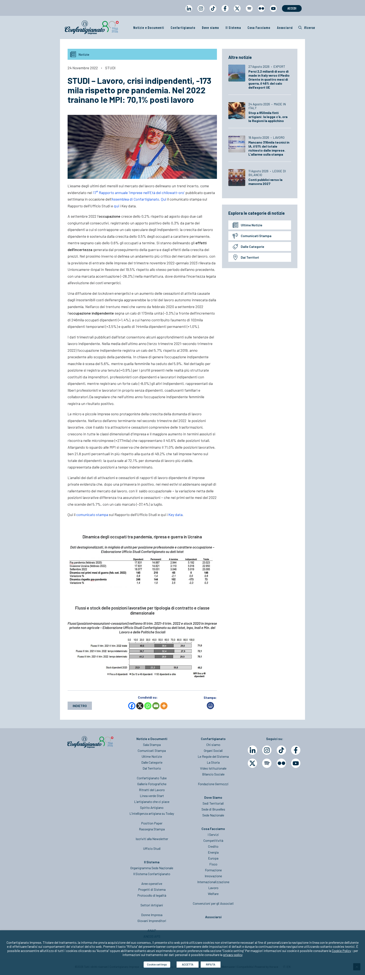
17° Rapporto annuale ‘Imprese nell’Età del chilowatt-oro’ (139, 192)
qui (116, 206)
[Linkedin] (252, 750)
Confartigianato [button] (183, 27)
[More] (164, 705)
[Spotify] (266, 763)
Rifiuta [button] (210, 964)
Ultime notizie (251, 225)
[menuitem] (189, 12)
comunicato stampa (92, 514)
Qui (163, 199)
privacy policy (232, 955)
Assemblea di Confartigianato (135, 199)
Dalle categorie (252, 246)
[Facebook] (131, 705)
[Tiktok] (281, 750)
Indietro (80, 706)
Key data (175, 514)
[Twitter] (252, 763)
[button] (306, 27)
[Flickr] (281, 763)
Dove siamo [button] (210, 27)
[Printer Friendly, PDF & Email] (210, 708)
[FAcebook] (295, 750)
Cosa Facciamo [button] (259, 27)
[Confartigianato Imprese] (91, 27)
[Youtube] (295, 763)
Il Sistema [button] (233, 27)
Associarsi (285, 27)
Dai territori (250, 257)
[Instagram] (266, 750)
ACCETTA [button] (187, 964)
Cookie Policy (341, 951)
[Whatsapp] (147, 705)
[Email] (155, 705)
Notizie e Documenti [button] (148, 27)
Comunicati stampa (256, 236)
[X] (139, 705)
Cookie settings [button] (157, 964)
